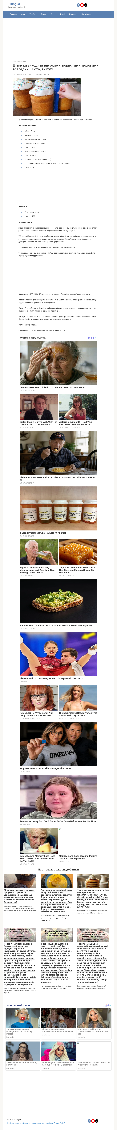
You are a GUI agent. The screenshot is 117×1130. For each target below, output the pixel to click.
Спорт (53, 14)
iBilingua (14, 4)
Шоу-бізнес (86, 14)
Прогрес (72, 14)
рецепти (46, 74)
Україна (32, 14)
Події (62, 14)
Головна (13, 14)
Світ (23, 14)
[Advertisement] (58, 37)
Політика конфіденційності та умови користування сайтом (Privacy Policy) (36, 1123)
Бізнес (43, 14)
